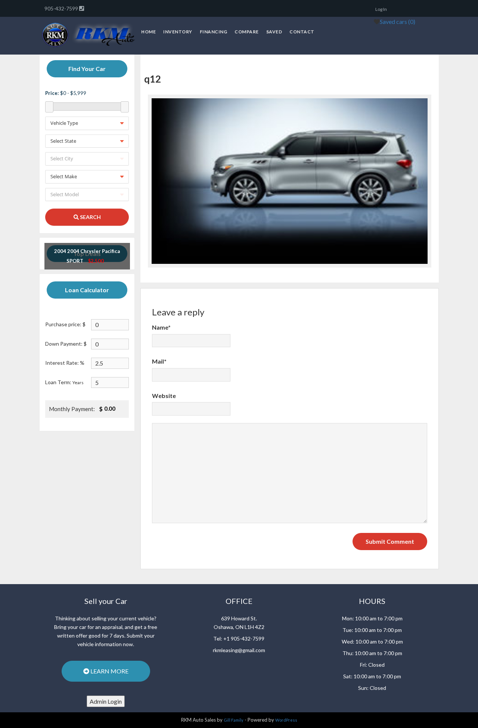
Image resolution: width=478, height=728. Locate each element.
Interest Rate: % (64, 363)
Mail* (159, 361)
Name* (161, 327)
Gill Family (233, 720)
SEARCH (90, 217)
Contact (301, 31)
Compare (247, 31)
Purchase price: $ (65, 324)
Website (164, 395)
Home (148, 31)
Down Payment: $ (66, 343)
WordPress (286, 720)
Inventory (177, 31)
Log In (381, 9)
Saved (274, 31)
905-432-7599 (61, 8)
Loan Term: (64, 382)
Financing (213, 31)
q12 (152, 79)
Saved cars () (397, 21)
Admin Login (106, 701)
